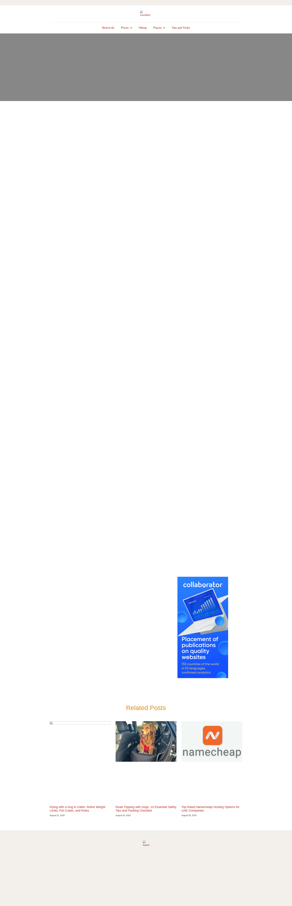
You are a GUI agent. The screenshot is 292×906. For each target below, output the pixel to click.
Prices (125, 27)
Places (157, 27)
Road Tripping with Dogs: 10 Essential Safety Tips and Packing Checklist (146, 808)
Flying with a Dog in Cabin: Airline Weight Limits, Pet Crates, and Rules (77, 808)
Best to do (108, 27)
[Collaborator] (202, 677)
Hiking (143, 27)
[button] (52, 14)
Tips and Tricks (181, 27)
